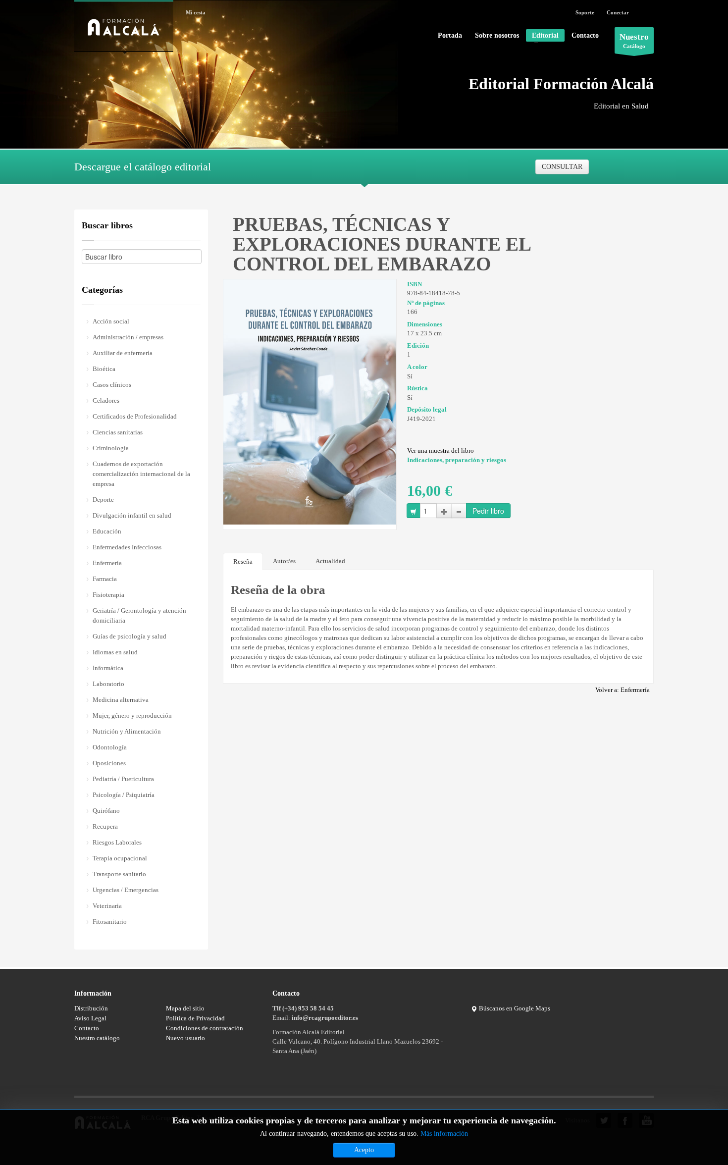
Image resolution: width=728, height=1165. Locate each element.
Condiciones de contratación (204, 1028)
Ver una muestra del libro (440, 450)
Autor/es (284, 561)
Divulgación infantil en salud (132, 515)
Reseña (243, 561)
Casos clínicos (112, 384)
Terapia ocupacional (120, 858)
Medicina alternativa (121, 699)
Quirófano (106, 810)
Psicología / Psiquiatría (124, 794)
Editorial (542, 37)
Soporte (584, 12)
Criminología (111, 448)
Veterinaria (107, 905)
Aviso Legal (90, 1018)
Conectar (618, 12)
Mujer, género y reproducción (132, 715)
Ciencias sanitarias (118, 432)
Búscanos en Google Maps (513, 1008)
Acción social (111, 321)
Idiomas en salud (115, 652)
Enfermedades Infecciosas (127, 547)
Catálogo (634, 40)
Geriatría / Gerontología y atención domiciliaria (139, 615)
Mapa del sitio (185, 1008)
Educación (107, 531)
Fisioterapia (108, 594)
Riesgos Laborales (117, 842)
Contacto (585, 35)
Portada (450, 35)
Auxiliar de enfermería (123, 353)
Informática (108, 668)
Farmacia (105, 578)
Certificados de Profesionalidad (135, 416)
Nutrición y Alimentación (127, 731)
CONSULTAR (562, 166)
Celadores (106, 400)
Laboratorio (108, 684)
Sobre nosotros (497, 35)
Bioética (104, 368)
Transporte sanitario (119, 874)
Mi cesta (196, 12)
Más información (444, 1133)
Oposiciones (109, 763)
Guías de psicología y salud (129, 636)
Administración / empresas (128, 337)
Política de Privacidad (195, 1018)
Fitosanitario (110, 921)
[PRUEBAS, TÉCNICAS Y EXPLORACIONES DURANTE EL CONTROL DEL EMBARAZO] (309, 401)
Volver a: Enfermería (622, 689)
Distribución (91, 1008)
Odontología (110, 747)
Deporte (103, 499)
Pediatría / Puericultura (123, 779)
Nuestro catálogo (97, 1038)
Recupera (105, 826)
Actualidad (330, 561)
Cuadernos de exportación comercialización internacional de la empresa (141, 473)
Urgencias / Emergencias (125, 890)
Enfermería (107, 563)
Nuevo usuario (185, 1038)
